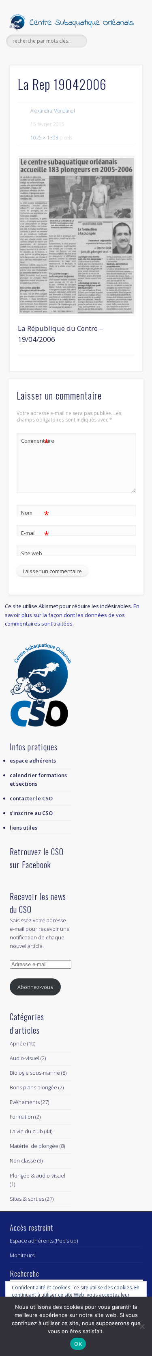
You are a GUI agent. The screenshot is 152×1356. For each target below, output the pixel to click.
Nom (35, 514)
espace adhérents (33, 760)
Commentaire (35, 442)
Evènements (25, 1102)
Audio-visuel (24, 1058)
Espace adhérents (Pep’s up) (44, 1240)
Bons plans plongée (33, 1087)
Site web (31, 553)
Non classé (23, 1160)
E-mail (35, 534)
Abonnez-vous (35, 987)
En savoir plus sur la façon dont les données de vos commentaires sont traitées (72, 614)
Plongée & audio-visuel (37, 1175)
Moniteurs (22, 1255)
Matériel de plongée (34, 1146)
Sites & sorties (27, 1198)
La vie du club (26, 1131)
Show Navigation (123, 72)
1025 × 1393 (44, 137)
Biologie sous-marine (35, 1072)
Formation (22, 1116)
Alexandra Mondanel (52, 110)
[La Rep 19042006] (76, 235)
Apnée (18, 1043)
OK (78, 1344)
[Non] (142, 1326)
